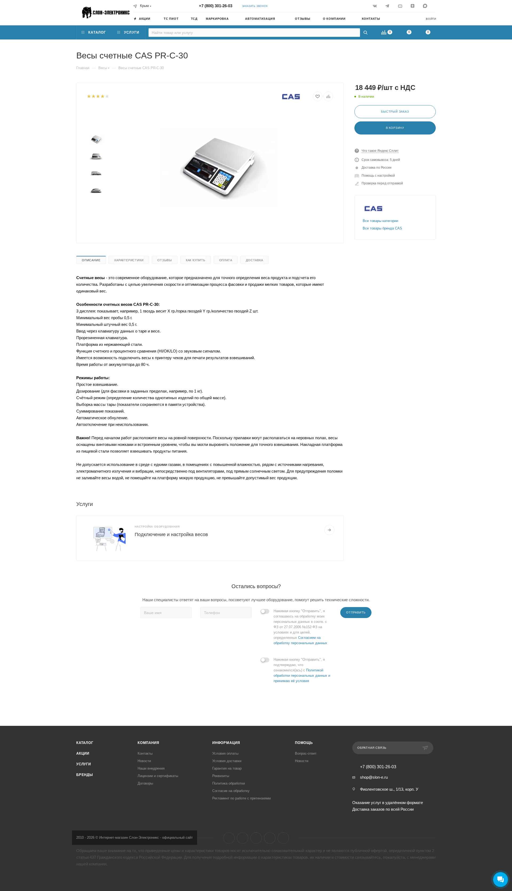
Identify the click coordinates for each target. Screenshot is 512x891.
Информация (226, 743)
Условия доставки (226, 761)
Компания (148, 743)
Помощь (304, 743)
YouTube (256, 838)
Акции (82, 753)
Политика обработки (228, 783)
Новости (144, 761)
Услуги (83, 764)
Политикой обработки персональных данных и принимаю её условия (302, 675)
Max (283, 838)
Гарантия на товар (227, 768)
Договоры (145, 783)
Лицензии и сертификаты (158, 776)
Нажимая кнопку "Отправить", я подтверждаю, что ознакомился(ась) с (302, 670)
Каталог (84, 743)
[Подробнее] (329, 530)
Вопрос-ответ (306, 753)
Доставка (254, 260)
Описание (91, 260)
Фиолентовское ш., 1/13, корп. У (389, 789)
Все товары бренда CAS (382, 228)
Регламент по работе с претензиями (241, 798)
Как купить (195, 260)
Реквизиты (220, 776)
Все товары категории (380, 221)
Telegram (242, 838)
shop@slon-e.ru (374, 777)
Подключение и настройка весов (171, 534)
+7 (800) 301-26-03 (215, 5)
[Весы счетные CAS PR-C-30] (219, 168)
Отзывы (164, 260)
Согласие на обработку (231, 791)
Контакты (145, 753)
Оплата (225, 260)
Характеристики (128, 260)
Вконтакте (229, 838)
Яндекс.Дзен (269, 838)
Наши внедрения (151, 768)
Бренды (84, 775)
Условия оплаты (225, 753)
